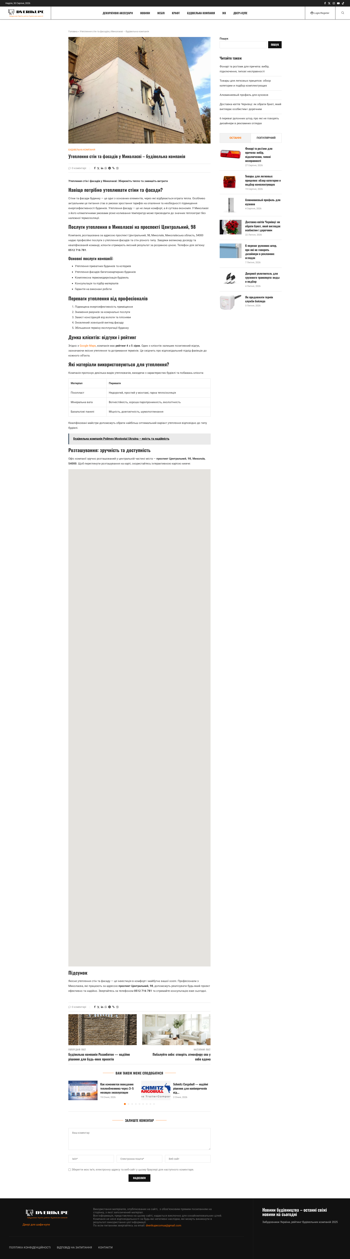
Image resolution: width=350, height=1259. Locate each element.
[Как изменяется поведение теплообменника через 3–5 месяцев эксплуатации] (83, 1090)
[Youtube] (338, 3)
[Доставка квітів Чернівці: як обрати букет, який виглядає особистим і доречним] (231, 227)
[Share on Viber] (117, 168)
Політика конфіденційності (30, 1247)
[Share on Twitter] (98, 168)
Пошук (224, 38)
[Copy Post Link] (113, 168)
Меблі (161, 13)
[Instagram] (333, 3)
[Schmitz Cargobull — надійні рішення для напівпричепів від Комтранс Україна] (155, 1090)
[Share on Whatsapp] (106, 168)
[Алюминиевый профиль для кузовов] (231, 205)
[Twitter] (329, 3)
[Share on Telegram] (109, 168)
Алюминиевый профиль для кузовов (244, 95)
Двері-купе (240, 13)
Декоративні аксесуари (118, 13)
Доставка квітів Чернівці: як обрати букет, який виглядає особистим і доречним (262, 226)
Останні (235, 138)
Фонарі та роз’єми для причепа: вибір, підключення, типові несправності (258, 154)
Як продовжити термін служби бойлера (259, 299)
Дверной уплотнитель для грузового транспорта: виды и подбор (262, 277)
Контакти (105, 1247)
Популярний (266, 138)
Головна (72, 31)
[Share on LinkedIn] (102, 168)
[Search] (343, 12)
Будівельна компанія (201, 13)
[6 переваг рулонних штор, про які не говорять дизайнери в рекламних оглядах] (231, 251)
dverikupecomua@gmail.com (163, 1225)
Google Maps (88, 345)
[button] (73, 1093)
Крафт (176, 13)
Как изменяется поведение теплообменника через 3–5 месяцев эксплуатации (117, 1088)
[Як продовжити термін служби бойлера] (231, 302)
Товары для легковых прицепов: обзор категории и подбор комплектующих (263, 180)
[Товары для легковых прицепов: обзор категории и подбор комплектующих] (231, 181)
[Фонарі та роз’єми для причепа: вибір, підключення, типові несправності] (231, 153)
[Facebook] (325, 3)
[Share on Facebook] (95, 168)
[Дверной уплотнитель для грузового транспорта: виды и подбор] (231, 278)
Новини (145, 13)
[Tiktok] (343, 3)
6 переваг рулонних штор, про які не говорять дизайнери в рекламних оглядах (261, 252)
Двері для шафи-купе (36, 1224)
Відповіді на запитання (74, 1247)
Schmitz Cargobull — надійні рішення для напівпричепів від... (190, 1088)
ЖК (224, 13)
